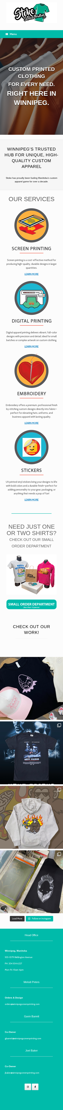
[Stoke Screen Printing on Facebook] (35, 1087)
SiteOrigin (36, 1104)
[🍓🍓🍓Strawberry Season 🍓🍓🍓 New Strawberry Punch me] (31, 688)
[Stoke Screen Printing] (31, 12)
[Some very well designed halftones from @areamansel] (31, 752)
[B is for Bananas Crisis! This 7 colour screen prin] (31, 817)
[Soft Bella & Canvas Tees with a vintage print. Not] (31, 881)
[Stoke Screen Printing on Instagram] (28, 1087)
